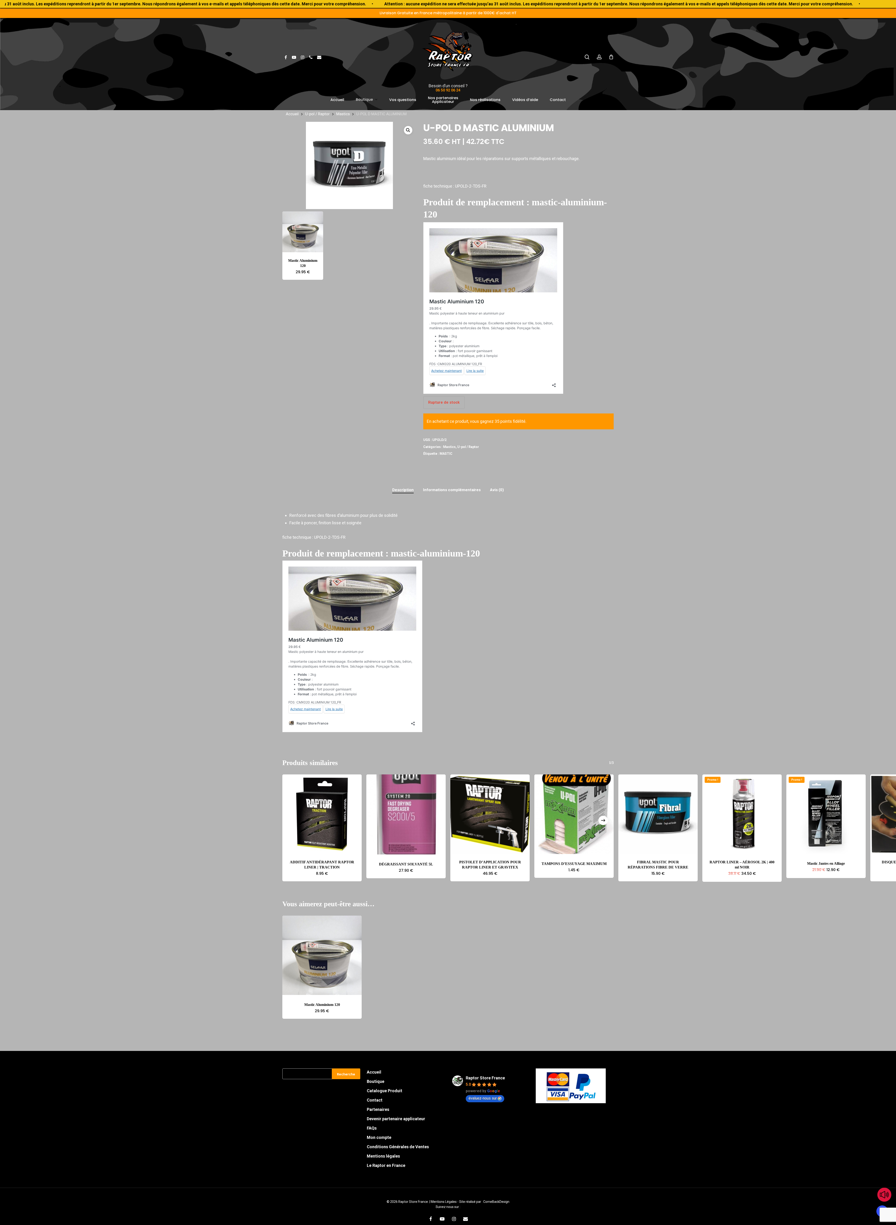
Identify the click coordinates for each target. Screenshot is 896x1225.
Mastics (343, 114)
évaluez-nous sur (483, 1098)
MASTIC (446, 453)
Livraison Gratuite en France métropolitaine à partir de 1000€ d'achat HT (448, 13)
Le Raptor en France (386, 1165)
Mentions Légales (444, 1202)
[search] (587, 57)
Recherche (346, 1074)
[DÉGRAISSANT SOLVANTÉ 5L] (406, 814)
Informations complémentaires (452, 489)
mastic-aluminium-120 (435, 553)
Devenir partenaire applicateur (396, 1118)
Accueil (292, 114)
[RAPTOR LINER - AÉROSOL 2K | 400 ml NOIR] (742, 814)
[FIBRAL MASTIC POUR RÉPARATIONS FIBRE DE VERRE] (658, 814)
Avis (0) (497, 489)
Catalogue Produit (384, 1090)
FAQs (372, 1128)
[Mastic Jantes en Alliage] (826, 814)
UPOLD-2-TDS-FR (471, 186)
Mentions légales (383, 1156)
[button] (408, 130)
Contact (374, 1100)
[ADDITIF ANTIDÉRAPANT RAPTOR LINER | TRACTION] (322, 814)
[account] (599, 57)
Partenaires (378, 1109)
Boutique (375, 1081)
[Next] (603, 820)
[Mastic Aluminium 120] (302, 231)
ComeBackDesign (496, 1202)
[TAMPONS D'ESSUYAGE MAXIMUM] (574, 814)
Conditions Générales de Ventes (398, 1146)
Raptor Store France (485, 1077)
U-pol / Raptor (317, 114)
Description (403, 489)
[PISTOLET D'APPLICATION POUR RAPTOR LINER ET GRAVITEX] (490, 814)
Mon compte (379, 1137)
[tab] (403, 490)
